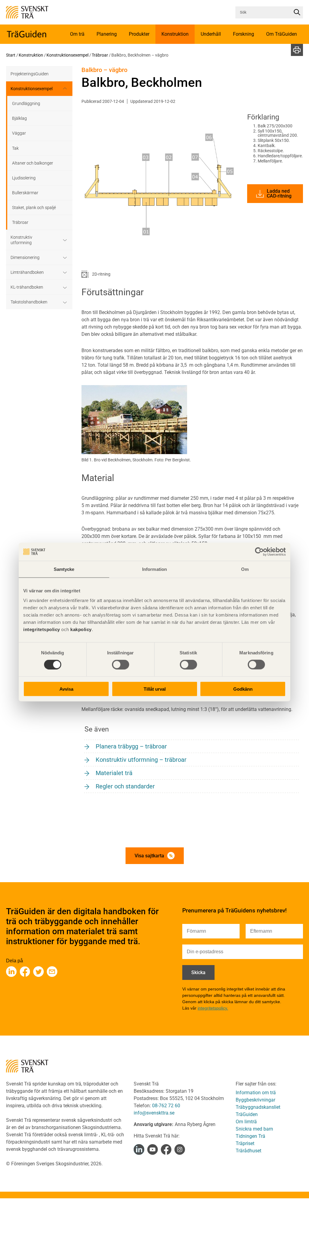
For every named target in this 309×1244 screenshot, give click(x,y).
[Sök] (297, 12)
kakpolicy (81, 629)
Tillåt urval (155, 688)
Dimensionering (25, 257)
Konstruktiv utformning (21, 240)
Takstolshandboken (29, 302)
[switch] (120, 664)
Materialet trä (114, 773)
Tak (15, 148)
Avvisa (66, 688)
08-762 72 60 (166, 1105)
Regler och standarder (125, 786)
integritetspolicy (41, 629)
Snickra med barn (254, 1129)
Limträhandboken (27, 272)
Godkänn (243, 688)
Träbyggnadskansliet (258, 1107)
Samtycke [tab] (64, 569)
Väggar (19, 133)
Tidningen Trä (250, 1136)
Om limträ (246, 1122)
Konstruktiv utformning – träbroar (141, 759)
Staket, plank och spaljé (34, 207)
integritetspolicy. (213, 1008)
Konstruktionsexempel (67, 55)
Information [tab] (154, 569)
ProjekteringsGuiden (30, 73)
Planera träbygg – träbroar (131, 746)
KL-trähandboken (27, 287)
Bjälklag (19, 118)
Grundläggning (26, 103)
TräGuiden (247, 1114)
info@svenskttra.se (154, 1113)
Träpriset (245, 1143)
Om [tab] (245, 569)
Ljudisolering (24, 177)
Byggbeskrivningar (255, 1100)
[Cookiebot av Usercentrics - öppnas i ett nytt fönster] (259, 551)
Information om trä (256, 1092)
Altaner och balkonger (32, 163)
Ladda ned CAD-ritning (279, 193)
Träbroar (100, 55)
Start (10, 55)
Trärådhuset (248, 1151)
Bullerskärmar (25, 192)
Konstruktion (31, 55)
